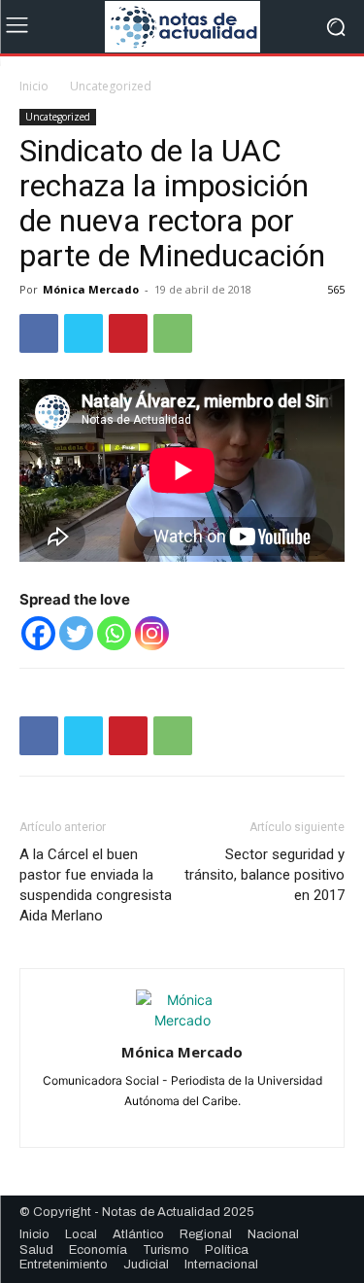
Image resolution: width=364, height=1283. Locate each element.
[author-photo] (182, 1020)
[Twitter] (83, 333)
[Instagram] (152, 633)
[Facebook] (38, 333)
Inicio (34, 86)
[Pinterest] (128, 333)
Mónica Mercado (91, 289)
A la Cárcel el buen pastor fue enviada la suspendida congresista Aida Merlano (95, 885)
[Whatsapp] (114, 633)
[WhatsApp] (172, 333)
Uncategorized (110, 86)
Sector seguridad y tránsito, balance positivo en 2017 (264, 875)
